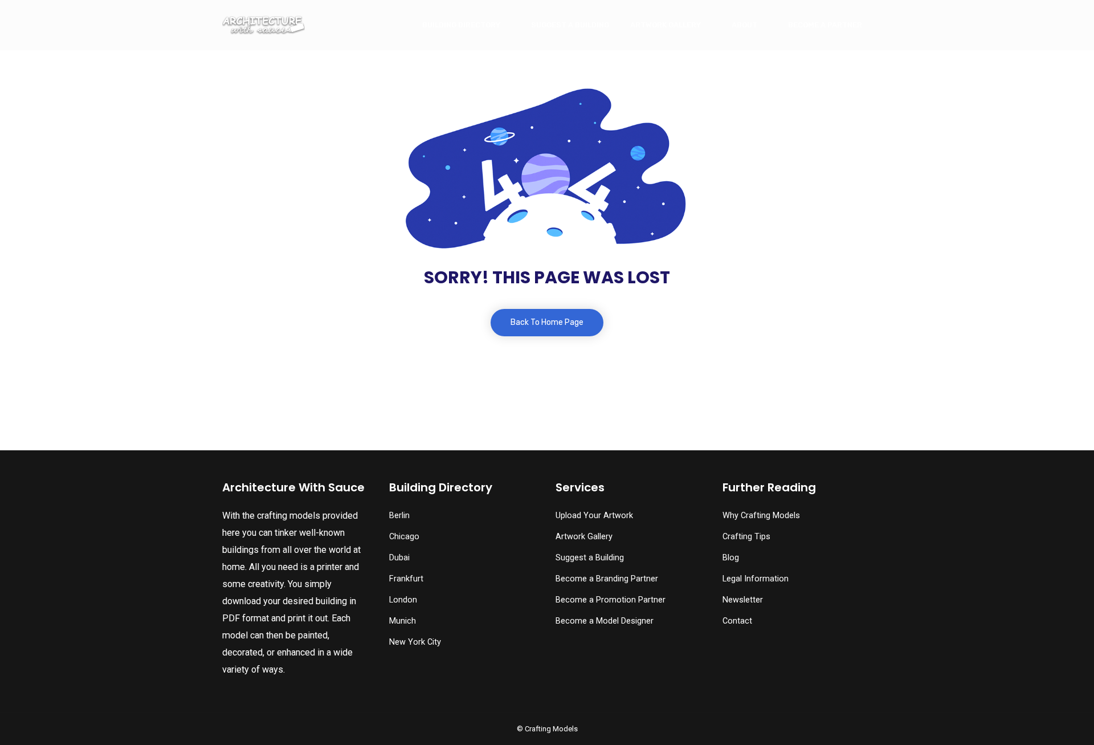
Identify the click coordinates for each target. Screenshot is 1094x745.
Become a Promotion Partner (611, 600)
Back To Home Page (547, 322)
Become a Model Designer (605, 621)
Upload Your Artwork (594, 515)
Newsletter (742, 600)
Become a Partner (825, 25)
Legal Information (755, 579)
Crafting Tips (746, 537)
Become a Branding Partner (607, 579)
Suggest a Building (570, 25)
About (744, 25)
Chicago (404, 537)
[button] (35, 713)
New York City (415, 642)
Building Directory (461, 25)
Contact (737, 621)
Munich (402, 621)
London (403, 600)
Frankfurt (406, 579)
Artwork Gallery (665, 25)
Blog (730, 558)
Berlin (399, 515)
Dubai (399, 558)
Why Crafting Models (761, 515)
